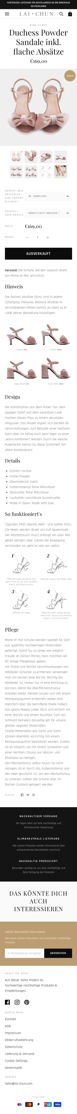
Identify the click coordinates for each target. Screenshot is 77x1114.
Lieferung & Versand (19, 1054)
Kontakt (10, 1019)
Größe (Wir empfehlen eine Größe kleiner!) (14, 196)
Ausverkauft (38, 253)
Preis (9, 226)
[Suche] (61, 14)
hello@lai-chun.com (18, 1083)
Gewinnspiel (13, 1067)
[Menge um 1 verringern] (27, 237)
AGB (8, 1026)
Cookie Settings (16, 1060)
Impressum (13, 1033)
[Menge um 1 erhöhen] (47, 237)
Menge (9, 237)
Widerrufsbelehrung (19, 1040)
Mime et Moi (38, 25)
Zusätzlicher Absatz (14, 213)
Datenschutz (14, 1047)
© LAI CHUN (38, 1097)
